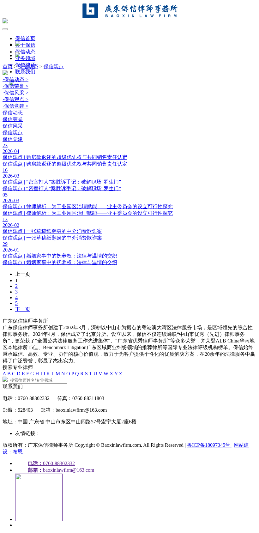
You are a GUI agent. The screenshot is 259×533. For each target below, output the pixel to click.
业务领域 (25, 58)
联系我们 (25, 71)
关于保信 (25, 45)
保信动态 (25, 51)
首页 (8, 66)
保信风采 (13, 126)
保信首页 (25, 38)
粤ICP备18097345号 (209, 445)
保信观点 (54, 66)
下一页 (22, 309)
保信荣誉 (13, 119)
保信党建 (13, 139)
